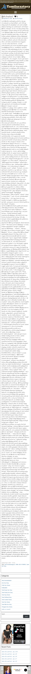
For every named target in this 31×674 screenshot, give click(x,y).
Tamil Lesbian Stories (7, 599)
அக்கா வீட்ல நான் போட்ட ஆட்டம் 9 (9, 654)
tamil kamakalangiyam (10, 564)
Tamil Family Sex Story (7, 592)
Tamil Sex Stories (18, 18)
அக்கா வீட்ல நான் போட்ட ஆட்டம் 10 (9, 651)
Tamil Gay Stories (6, 594)
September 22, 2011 (7, 18)
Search (3, 614)
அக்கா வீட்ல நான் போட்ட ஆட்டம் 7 (9, 658)
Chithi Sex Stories (6, 585)
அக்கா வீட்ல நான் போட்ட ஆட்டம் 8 (9, 656)
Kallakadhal (4, 587)
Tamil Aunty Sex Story (7, 590)
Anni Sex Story (5, 583)
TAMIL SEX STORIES (20, 564)
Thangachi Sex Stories (7, 606)
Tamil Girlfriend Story (7, 597)
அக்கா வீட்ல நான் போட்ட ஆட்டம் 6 (9, 661)
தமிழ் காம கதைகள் (6, 609)
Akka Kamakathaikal (6, 580)
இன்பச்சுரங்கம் (7, 16)
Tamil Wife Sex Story (7, 604)
